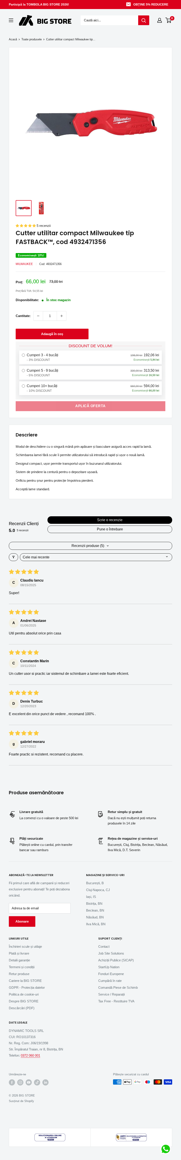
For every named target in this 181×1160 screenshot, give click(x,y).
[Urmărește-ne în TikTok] (37, 1082)
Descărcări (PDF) (21, 1008)
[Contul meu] (159, 20)
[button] (26, 226)
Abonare (22, 921)
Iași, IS (91, 897)
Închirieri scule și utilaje (25, 946)
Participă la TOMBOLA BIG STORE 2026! (39, 4)
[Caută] (143, 20)
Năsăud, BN (95, 917)
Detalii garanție (19, 960)
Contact (103, 946)
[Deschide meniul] (11, 20)
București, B (95, 883)
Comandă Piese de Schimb (118, 987)
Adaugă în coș (52, 334)
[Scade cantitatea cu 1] (38, 316)
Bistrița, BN (94, 903)
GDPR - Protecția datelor (27, 987)
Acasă (13, 39)
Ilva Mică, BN (96, 924)
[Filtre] (13, 557)
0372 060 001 (30, 1055)
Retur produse (19, 974)
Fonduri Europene (111, 974)
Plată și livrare (19, 953)
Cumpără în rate (110, 981)
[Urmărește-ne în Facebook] (12, 1082)
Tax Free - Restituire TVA (116, 1001)
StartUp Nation (108, 967)
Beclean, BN (95, 910)
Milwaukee (24, 264)
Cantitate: (23, 316)
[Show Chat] (167, 1149)
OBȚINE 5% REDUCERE (150, 4)
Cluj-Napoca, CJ (98, 890)
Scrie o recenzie (110, 520)
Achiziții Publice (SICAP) (116, 960)
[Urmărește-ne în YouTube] (29, 1082)
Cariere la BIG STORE (25, 981)
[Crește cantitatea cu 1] (61, 316)
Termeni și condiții (21, 967)
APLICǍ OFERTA (90, 406)
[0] (168, 20)
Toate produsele (31, 39)
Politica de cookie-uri (24, 994)
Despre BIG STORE (23, 1001)
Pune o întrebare (110, 529)
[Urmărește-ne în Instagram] (20, 1082)
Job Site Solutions (111, 953)
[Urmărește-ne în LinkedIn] (45, 1082)
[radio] (90, 357)
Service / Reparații (111, 994)
